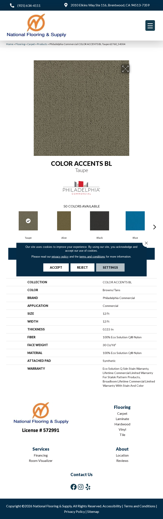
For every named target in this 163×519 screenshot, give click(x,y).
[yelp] (88, 487)
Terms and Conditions (139, 506)
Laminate (122, 419)
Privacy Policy (74, 511)
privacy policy (60, 256)
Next (155, 220)
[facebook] (73, 487)
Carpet (31, 44)
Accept (56, 267)
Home (9, 44)
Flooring (20, 44)
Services (40, 448)
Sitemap (93, 511)
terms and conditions (92, 256)
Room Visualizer (41, 460)
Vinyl (122, 429)
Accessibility (112, 506)
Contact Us (81, 474)
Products (42, 44)
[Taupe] (28, 220)
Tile (122, 435)
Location (122, 455)
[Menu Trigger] (150, 25)
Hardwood (122, 424)
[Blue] (135, 220)
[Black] (99, 220)
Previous (8, 220)
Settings (110, 267)
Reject (82, 267)
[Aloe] (64, 220)
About (122, 448)
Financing (41, 455)
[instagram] (80, 487)
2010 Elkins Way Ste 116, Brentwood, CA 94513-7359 (110, 5)
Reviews (122, 460)
